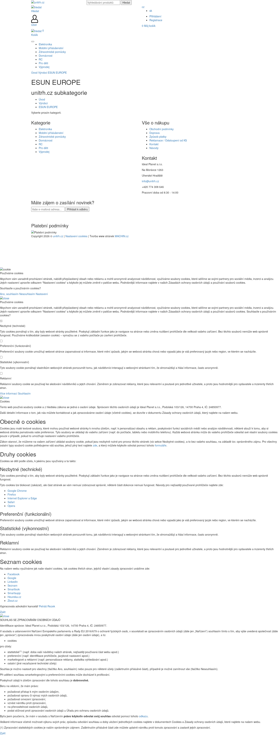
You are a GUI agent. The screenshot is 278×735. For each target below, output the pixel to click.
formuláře (160, 445)
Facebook (13, 574)
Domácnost (45, 140)
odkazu (143, 716)
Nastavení (42, 294)
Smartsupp (14, 593)
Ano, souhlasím (9, 294)
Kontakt (153, 144)
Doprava (154, 133)
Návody (153, 148)
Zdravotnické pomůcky (52, 136)
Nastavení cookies (76, 236)
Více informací (8, 393)
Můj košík (148, 26)
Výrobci (42, 72)
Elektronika (45, 129)
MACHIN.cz (122, 236)
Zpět (2, 612)
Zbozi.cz (13, 600)
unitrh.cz (58, 236)
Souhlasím (24, 393)
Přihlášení (155, 16)
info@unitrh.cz (150, 181)
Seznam (12, 585)
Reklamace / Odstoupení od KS (168, 140)
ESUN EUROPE (57, 72)
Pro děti (43, 148)
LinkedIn (13, 582)
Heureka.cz (14, 597)
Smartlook (14, 589)
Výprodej (44, 152)
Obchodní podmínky (161, 129)
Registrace (155, 20)
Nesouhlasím (27, 294)
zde (95, 445)
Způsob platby (157, 136)
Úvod (34, 72)
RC (41, 144)
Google (12, 578)
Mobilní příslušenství (51, 133)
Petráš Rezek (47, 606)
